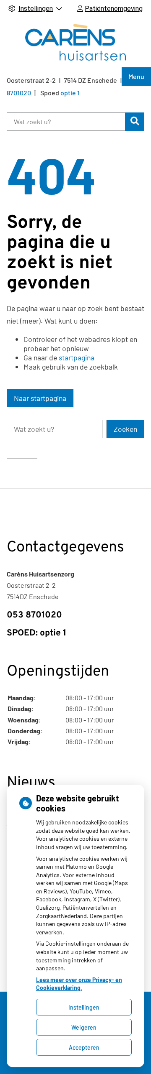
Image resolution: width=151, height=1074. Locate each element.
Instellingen (83, 1007)
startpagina (76, 357)
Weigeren (83, 1027)
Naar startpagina (40, 398)
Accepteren (84, 1047)
